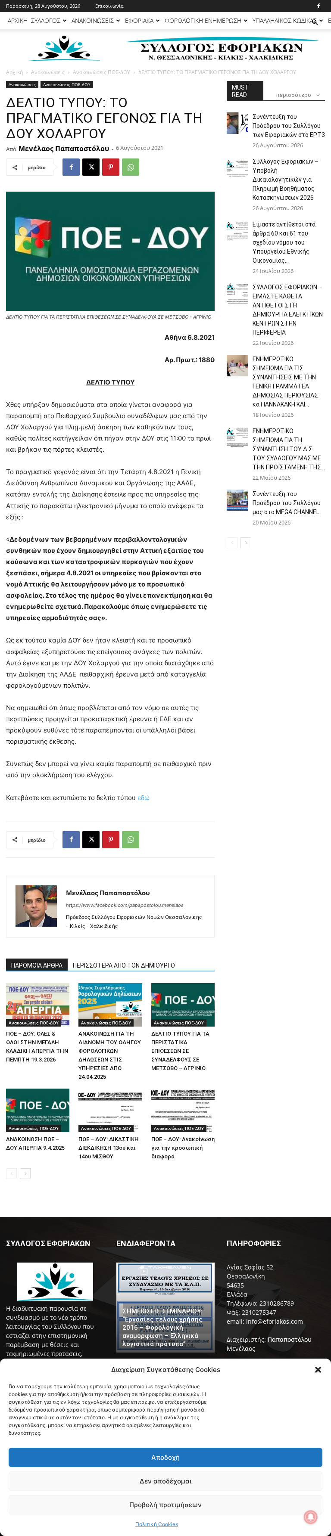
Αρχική (14, 72)
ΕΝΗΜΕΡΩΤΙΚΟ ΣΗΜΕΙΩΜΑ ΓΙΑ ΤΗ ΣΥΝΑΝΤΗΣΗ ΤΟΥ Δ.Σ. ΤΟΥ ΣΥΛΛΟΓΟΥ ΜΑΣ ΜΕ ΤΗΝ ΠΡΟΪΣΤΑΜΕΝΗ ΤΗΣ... (289, 449)
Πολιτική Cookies (156, 1524)
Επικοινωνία (109, 6)
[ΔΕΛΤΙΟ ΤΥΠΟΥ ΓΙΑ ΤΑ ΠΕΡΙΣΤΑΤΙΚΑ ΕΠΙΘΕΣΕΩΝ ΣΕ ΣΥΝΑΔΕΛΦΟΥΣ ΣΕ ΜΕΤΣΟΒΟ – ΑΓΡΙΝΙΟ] (183, 1005)
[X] (91, 167)
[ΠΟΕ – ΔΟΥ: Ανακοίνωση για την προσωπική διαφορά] (183, 1110)
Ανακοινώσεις (48, 72)
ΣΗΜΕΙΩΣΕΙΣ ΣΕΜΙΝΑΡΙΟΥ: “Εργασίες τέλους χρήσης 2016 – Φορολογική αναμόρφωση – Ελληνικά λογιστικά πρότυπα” (162, 1327)
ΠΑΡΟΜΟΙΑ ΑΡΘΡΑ (36, 965)
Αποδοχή (165, 1457)
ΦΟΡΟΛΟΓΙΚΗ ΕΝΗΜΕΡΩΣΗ (203, 20)
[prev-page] (11, 1173)
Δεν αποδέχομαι (165, 1481)
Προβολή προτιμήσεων (165, 1505)
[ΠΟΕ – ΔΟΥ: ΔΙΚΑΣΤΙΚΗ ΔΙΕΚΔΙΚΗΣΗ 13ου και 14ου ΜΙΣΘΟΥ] (110, 1110)
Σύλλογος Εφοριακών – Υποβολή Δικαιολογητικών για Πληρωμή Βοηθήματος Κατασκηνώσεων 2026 (286, 179)
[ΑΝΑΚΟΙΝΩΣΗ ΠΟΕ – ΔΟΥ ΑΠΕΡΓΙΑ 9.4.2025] (37, 1110)
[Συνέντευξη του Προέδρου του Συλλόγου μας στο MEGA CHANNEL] (237, 500)
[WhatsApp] (130, 167)
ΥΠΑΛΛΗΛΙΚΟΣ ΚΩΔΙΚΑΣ (285, 20)
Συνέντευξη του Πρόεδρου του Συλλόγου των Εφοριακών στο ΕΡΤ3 (289, 125)
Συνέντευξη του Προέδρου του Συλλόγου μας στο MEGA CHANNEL (287, 502)
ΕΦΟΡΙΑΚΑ (139, 20)
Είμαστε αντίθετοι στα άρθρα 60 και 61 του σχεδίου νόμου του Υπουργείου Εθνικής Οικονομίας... (284, 242)
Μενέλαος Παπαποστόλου (64, 148)
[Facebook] (318, 6)
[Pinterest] (110, 167)
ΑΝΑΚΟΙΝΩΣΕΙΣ (93, 20)
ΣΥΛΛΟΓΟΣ (45, 20)
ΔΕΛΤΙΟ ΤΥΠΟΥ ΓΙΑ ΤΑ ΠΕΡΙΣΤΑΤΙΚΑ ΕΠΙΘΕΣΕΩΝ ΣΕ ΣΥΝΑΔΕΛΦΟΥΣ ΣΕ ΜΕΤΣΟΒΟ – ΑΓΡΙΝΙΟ (180, 1050)
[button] (318, 1369)
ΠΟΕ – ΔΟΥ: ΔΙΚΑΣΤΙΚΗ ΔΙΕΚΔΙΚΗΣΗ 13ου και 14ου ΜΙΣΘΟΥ (108, 1148)
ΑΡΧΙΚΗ (18, 20)
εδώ (143, 798)
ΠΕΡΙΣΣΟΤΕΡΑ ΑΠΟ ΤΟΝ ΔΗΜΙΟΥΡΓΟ (124, 965)
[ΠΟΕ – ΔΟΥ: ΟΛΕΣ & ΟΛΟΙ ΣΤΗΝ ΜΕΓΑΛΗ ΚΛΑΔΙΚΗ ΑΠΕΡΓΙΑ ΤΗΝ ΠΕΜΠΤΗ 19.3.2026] (37, 1005)
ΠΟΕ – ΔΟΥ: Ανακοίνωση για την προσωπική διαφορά (183, 1148)
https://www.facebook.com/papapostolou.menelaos (125, 905)
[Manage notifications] (311, 1517)
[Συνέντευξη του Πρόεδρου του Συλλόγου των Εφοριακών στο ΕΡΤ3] (237, 123)
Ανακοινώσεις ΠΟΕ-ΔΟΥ (101, 72)
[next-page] (25, 1173)
